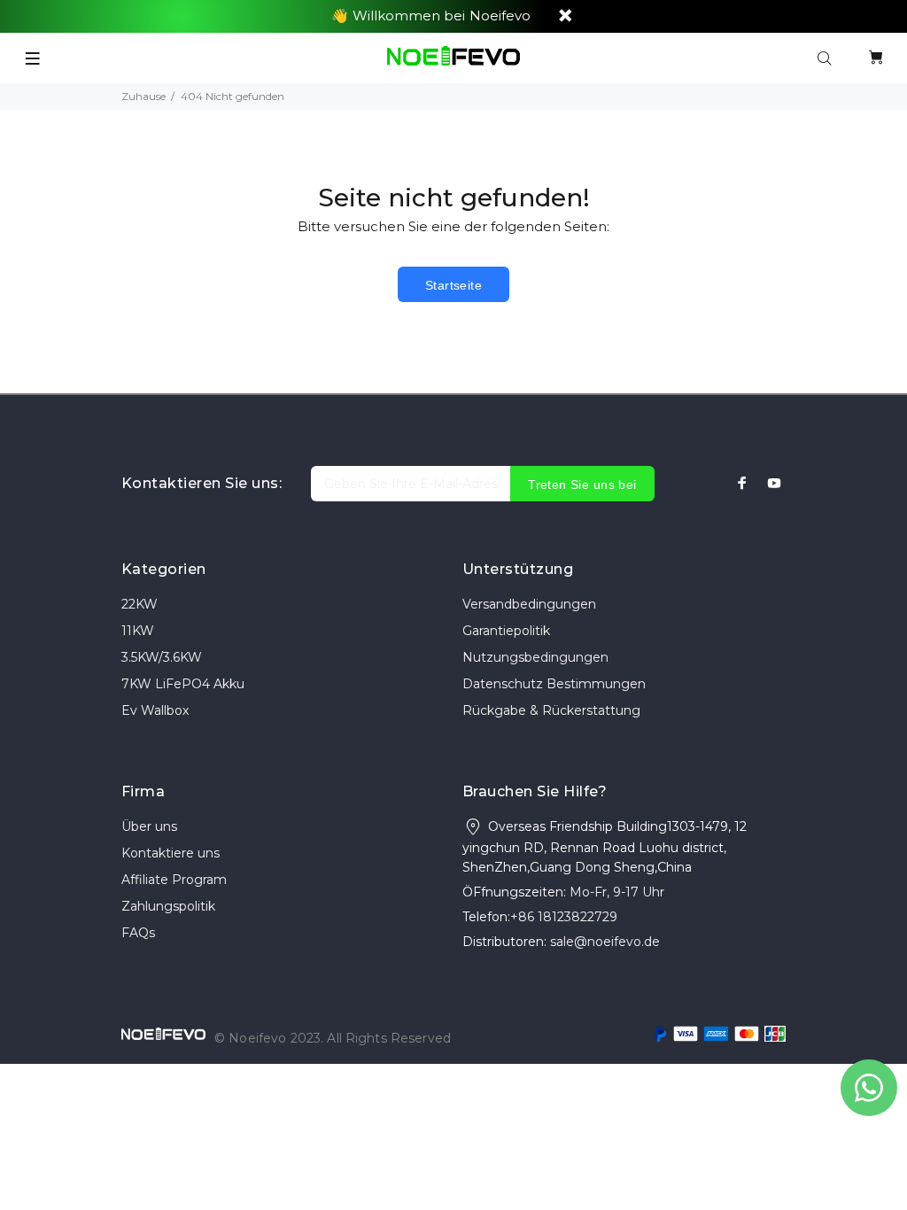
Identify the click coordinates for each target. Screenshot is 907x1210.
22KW (139, 604)
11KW (137, 631)
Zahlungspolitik (168, 906)
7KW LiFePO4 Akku (182, 684)
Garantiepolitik (506, 631)
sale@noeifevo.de (605, 942)
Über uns (149, 826)
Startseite (453, 285)
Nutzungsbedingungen (535, 657)
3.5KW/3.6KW (161, 657)
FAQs (138, 933)
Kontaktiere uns (170, 853)
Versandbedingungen (529, 604)
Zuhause (143, 96)
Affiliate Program (174, 880)
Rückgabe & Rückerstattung (551, 710)
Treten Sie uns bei (582, 484)
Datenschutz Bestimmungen (554, 684)
